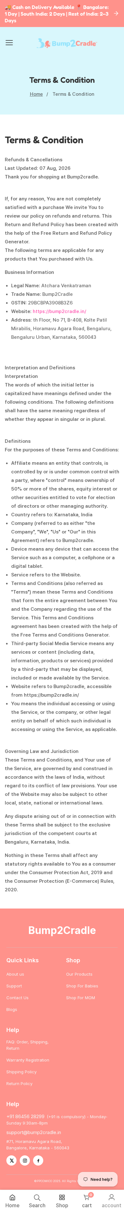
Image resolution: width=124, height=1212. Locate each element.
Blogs (11, 1009)
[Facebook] (38, 1160)
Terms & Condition (73, 94)
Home (36, 94)
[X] (11, 1160)
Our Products (79, 974)
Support (14, 985)
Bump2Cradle (62, 930)
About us (15, 974)
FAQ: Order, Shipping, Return (27, 1045)
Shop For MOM (80, 997)
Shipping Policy (21, 1071)
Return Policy (19, 1083)
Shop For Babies (82, 985)
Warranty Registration (27, 1059)
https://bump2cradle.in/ (59, 311)
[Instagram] (25, 1160)
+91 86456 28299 (25, 1116)
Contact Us (17, 997)
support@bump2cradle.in (33, 1132)
